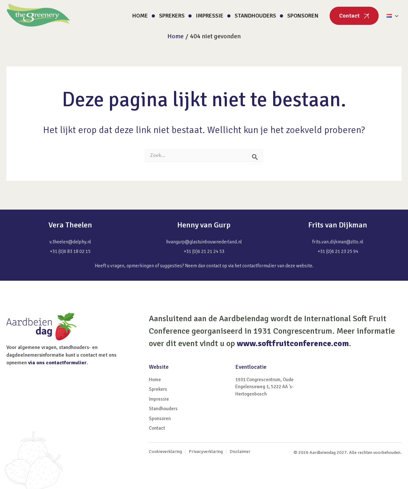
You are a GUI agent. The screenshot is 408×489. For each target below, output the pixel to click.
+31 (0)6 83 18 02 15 (70, 251)
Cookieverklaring (165, 451)
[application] (395, 15)
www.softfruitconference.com (293, 343)
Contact (349, 15)
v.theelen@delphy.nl (70, 242)
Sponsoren (302, 15)
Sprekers (172, 15)
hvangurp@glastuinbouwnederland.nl (204, 242)
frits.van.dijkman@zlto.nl (337, 242)
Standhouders (255, 15)
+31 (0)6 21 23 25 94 (337, 251)
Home (140, 15)
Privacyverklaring (206, 451)
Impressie (209, 15)
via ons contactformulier (57, 362)
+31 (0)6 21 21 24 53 (204, 251)
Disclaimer (240, 451)
